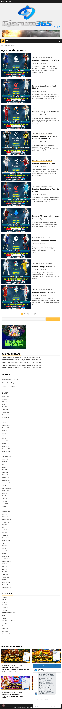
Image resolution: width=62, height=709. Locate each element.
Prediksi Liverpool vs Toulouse (45, 112)
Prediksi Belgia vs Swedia (43, 266)
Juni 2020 (4, 566)
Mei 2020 (4, 569)
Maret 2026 (5, 409)
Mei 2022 (4, 530)
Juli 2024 (4, 462)
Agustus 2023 (5, 490)
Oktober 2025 (5, 422)
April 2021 (4, 548)
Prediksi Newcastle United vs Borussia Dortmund (45, 137)
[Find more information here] (47, 686)
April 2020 (4, 572)
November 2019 (6, 582)
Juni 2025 (4, 433)
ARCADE (4, 597)
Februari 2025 (5, 443)
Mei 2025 (4, 435)
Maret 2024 (5, 472)
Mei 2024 (4, 467)
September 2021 (6, 543)
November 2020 (6, 558)
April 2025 (4, 438)
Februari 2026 (5, 412)
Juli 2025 (4, 430)
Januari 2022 (5, 538)
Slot (3, 626)
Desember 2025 (6, 417)
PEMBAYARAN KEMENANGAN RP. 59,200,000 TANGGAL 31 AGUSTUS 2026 (21, 357)
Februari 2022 (5, 535)
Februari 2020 (5, 577)
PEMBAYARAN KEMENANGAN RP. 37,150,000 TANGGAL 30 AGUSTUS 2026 (21, 360)
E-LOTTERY (5, 602)
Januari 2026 (5, 415)
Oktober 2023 (5, 485)
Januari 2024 (5, 477)
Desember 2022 (6, 511)
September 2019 (6, 587)
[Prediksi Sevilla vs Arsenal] (16, 168)
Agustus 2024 (5, 459)
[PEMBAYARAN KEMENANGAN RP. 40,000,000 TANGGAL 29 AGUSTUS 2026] (15, 683)
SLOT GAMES (5, 628)
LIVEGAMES (5, 610)
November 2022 (6, 514)
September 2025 (6, 425)
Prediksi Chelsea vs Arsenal (44, 241)
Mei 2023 (4, 498)
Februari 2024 (5, 475)
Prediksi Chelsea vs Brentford (45, 60)
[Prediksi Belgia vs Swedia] (16, 271)
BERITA (4, 599)
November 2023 (6, 483)
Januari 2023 (5, 509)
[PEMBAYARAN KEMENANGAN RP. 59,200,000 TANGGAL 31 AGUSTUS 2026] (15, 656)
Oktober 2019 (5, 585)
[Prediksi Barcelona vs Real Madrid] (16, 91)
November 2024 (6, 451)
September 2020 (6, 561)
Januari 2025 (5, 446)
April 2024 (4, 469)
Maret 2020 (5, 574)
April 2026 (4, 407)
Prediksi (34, 57)
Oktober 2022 (5, 517)
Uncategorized (6, 634)
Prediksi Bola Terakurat (8, 387)
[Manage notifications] (3, 705)
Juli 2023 (4, 493)
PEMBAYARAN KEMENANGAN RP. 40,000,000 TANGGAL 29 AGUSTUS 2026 (21, 362)
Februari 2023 (5, 506)
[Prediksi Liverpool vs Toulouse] (16, 117)
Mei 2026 (4, 404)
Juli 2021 (4, 545)
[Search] (60, 41)
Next (39, 314)
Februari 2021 (5, 553)
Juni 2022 (4, 527)
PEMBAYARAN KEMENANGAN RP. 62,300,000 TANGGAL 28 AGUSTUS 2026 (21, 365)
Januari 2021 (5, 556)
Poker (3, 615)
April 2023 (4, 501)
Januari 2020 (5, 579)
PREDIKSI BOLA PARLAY (41, 57)
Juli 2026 (4, 399)
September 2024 (6, 456)
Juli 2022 (4, 524)
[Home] (3, 41)
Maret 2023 (5, 504)
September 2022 (6, 519)
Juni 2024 (4, 464)
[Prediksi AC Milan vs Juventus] (16, 220)
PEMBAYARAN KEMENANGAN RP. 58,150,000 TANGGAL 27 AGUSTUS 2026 (21, 368)
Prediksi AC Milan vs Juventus (45, 216)
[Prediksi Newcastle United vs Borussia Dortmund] (16, 143)
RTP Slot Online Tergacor (9, 383)
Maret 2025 (5, 441)
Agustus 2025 (5, 428)
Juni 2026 (4, 401)
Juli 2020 (4, 564)
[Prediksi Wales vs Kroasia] (16, 297)
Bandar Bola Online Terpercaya (10, 379)
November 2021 (6, 540)
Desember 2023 (6, 480)
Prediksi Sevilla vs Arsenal (43, 163)
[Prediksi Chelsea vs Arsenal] (16, 246)
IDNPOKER (5, 605)
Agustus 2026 (5, 396)
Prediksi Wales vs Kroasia (43, 292)
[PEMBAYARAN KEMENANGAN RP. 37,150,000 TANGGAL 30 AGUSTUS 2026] (46, 656)
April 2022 (4, 532)
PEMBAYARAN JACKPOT (8, 613)
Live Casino (5, 607)
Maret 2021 (5, 551)
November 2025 (6, 420)
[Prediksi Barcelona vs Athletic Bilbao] (16, 194)
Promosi (4, 623)
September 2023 (6, 488)
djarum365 (43, 63)
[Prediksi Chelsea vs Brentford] (16, 65)
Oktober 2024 (5, 454)
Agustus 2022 (5, 522)
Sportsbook (49, 57)
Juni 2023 (4, 496)
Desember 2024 (6, 449)
